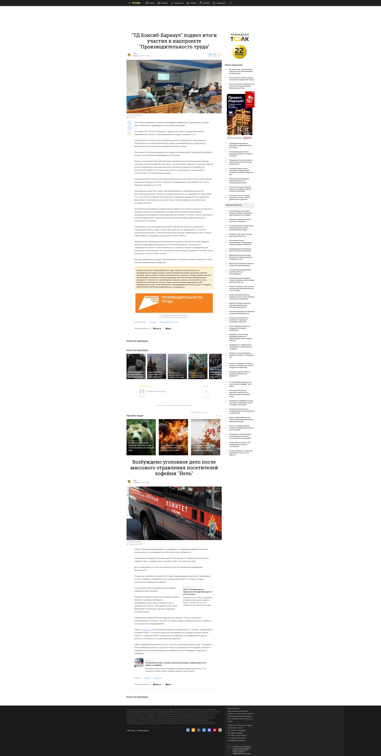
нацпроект (153, 322)
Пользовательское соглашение (241, 748)
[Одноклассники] (219, 54)
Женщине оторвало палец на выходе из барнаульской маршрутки (239, 374)
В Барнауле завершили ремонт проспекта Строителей (240, 220)
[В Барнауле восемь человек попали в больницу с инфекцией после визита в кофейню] (139, 666)
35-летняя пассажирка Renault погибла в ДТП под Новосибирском (240, 272)
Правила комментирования (240, 750)
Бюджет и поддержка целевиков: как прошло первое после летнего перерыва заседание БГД (241, 365)
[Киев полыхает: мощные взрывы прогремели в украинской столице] (173, 437)
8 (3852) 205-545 (235, 735)
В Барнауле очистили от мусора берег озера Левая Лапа (240, 235)
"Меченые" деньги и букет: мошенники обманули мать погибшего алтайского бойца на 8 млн (241, 171)
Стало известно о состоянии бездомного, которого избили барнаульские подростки (239, 197)
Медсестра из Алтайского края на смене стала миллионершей (241, 264)
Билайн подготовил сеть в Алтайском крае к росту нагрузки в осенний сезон (241, 411)
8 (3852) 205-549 (235, 738)
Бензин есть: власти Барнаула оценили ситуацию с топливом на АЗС (241, 355)
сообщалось (145, 629)
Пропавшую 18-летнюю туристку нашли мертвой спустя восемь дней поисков (241, 162)
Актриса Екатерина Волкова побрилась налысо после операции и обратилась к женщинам (241, 297)
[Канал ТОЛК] (168, 328)
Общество (136, 56)
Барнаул (137, 678)
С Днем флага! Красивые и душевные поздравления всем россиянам (240, 145)
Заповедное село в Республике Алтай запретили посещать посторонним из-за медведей (240, 436)
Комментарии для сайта (200, 412)
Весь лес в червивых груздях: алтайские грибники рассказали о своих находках (241, 428)
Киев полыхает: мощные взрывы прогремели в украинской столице (172, 447)
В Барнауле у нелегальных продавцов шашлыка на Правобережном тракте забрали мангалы (240, 337)
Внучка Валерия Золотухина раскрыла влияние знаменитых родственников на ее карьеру (240, 213)
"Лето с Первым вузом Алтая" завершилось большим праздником (239, 328)
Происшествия (179, 3)
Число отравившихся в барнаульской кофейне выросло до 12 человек (197, 591)
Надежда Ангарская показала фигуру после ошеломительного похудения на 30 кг (240, 257)
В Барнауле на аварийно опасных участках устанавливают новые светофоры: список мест (241, 403)
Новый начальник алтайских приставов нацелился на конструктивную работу (240, 305)
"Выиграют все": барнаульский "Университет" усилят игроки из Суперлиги (240, 347)
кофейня (147, 678)
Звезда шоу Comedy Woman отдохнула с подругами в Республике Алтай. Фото (238, 320)
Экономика (206, 3)
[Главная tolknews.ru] (136, 3)
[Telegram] (209, 54)
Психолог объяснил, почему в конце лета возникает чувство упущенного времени (240, 189)
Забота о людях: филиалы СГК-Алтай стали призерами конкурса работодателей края (241, 419)
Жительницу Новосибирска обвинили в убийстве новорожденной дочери (239, 181)
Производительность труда (169, 322)
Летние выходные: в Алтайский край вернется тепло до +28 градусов (240, 453)
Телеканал (164, 3)
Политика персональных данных (242, 746)
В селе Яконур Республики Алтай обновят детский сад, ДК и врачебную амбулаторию (241, 228)
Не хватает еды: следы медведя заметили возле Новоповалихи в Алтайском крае (141, 446)
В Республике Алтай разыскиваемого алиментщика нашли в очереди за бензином (240, 242)
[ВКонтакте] (214, 54)
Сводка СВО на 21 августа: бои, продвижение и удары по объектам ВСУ (240, 444)
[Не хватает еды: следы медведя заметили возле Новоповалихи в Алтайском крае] (141, 437)
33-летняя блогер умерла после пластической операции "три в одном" (240, 384)
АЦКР (193, 134)
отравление (157, 678)
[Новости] (157, 328)
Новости (151, 3)
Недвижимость (221, 3)
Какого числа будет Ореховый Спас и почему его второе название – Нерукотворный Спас (204, 446)
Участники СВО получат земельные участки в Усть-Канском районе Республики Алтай (239, 393)
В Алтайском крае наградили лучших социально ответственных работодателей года (241, 280)
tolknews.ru (236, 708)
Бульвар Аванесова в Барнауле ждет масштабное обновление (240, 250)
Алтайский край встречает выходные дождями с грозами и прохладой (241, 154)
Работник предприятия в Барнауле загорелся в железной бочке (241, 312)
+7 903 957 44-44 (235, 730)
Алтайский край (140, 322)
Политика (193, 3)
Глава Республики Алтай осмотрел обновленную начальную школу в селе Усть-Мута (241, 288)
